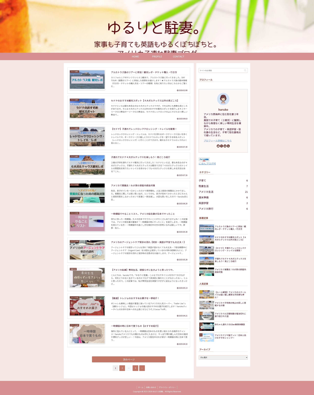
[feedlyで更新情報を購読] (224, 146)
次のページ (129, 359)
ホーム (140, 387)
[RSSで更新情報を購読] (228, 146)
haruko (223, 109)
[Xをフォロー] (221, 146)
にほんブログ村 (207, 163)
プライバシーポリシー (167, 387)
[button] (245, 70)
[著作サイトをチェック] (218, 146)
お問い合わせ (151, 387)
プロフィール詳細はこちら (218, 140)
